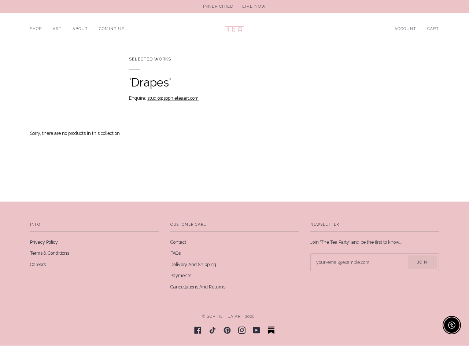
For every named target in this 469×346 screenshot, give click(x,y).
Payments (180, 275)
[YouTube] (256, 330)
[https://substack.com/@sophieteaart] (271, 330)
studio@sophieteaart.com (173, 98)
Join (422, 262)
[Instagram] (241, 330)
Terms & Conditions (49, 253)
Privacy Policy (44, 242)
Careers (38, 264)
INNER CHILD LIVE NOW (234, 6)
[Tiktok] (212, 330)
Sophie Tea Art (225, 316)
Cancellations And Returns (197, 287)
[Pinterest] (227, 330)
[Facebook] (198, 330)
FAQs (175, 253)
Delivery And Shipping (193, 264)
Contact (178, 242)
